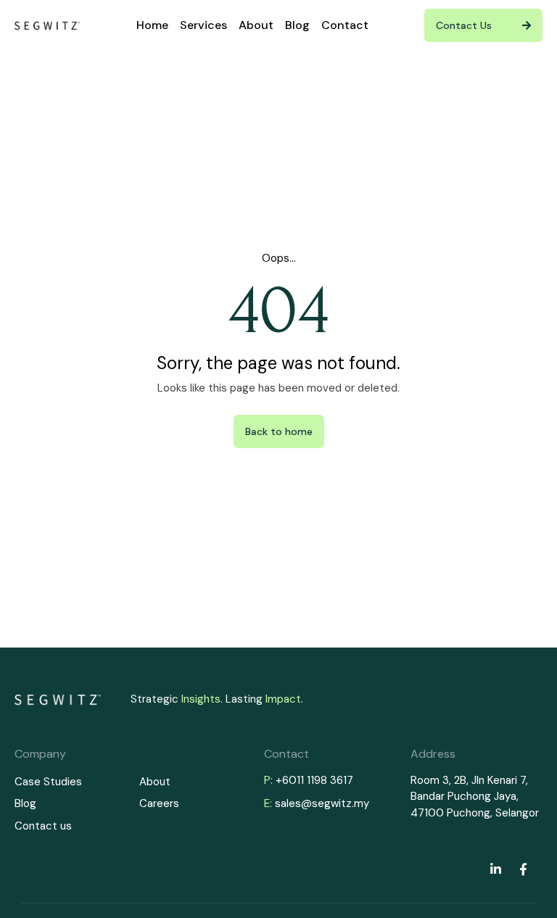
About (256, 25)
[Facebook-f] (523, 868)
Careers (159, 803)
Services (203, 25)
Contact (344, 25)
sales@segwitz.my (322, 803)
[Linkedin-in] (495, 868)
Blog (297, 25)
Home (152, 25)
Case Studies (48, 781)
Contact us (43, 826)
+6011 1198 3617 (314, 780)
